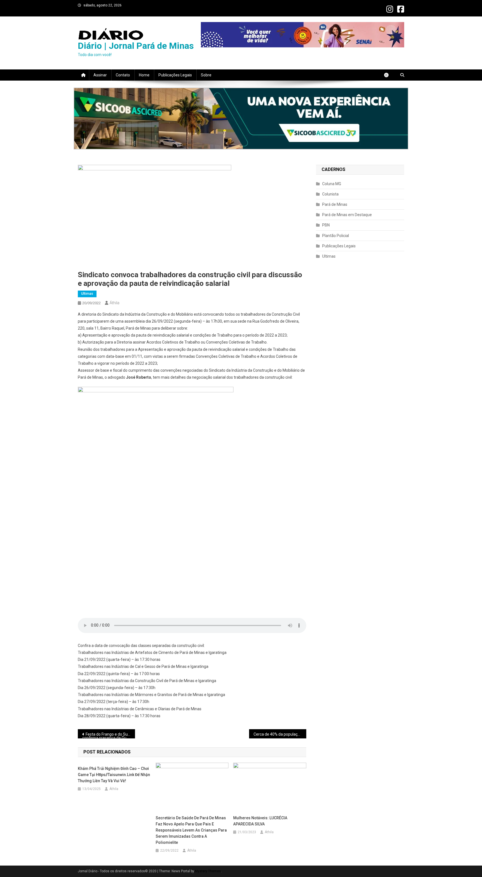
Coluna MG (331, 184)
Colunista (330, 194)
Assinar (100, 75)
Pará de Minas (334, 204)
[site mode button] (389, 75)
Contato (123, 75)
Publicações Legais (175, 75)
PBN (326, 225)
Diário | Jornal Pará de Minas (136, 45)
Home (144, 75)
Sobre (206, 75)
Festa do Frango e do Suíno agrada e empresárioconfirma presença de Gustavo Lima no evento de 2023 (108, 735)
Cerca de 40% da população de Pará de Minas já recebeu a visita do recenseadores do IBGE (280, 734)
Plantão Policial (335, 235)
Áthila (114, 303)
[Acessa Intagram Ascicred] (241, 118)
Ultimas (87, 294)
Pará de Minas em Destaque (347, 214)
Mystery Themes (208, 871)
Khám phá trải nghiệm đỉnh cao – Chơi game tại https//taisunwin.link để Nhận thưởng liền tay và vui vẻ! (114, 774)
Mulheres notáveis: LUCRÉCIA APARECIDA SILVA (260, 821)
